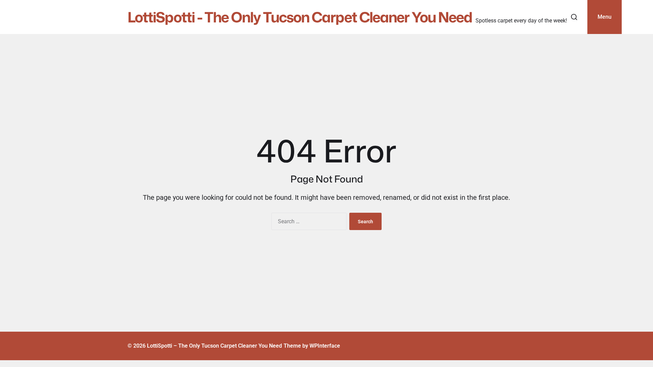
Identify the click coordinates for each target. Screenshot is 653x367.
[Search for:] (308, 223)
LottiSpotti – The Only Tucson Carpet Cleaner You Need (214, 346)
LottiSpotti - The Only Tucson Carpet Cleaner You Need (300, 17)
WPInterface (324, 346)
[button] (574, 17)
